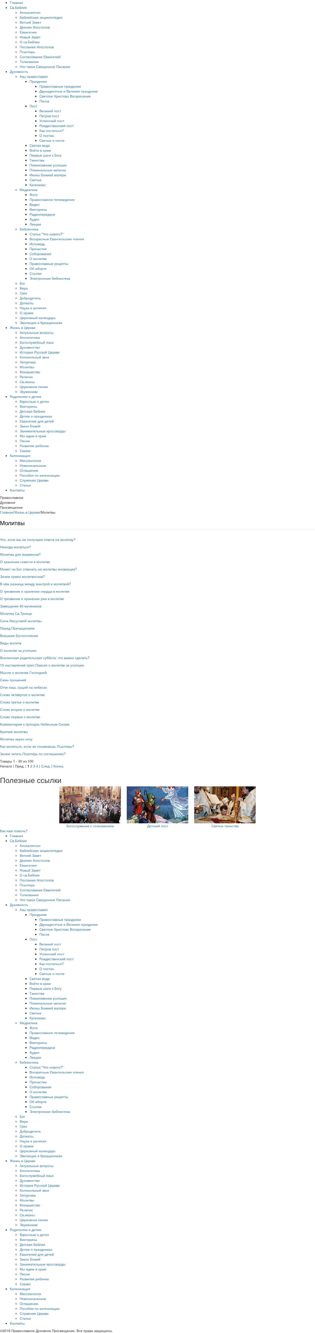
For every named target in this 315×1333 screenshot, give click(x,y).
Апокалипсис (30, 12)
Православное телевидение (52, 199)
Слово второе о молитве (20, 709)
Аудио (34, 219)
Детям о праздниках (36, 416)
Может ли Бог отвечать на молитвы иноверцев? (38, 569)
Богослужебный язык (36, 342)
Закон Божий (30, 425)
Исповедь (37, 243)
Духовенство (30, 347)
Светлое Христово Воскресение (65, 96)
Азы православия (34, 76)
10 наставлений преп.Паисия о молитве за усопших (42, 665)
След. (45, 766)
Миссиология (30, 460)
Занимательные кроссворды (42, 430)
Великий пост (50, 110)
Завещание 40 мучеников (20, 605)
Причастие (38, 248)
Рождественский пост (56, 125)
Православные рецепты (49, 263)
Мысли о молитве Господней (23, 672)
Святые (36, 179)
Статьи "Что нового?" (46, 233)
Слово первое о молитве (20, 716)
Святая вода (40, 145)
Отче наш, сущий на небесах (23, 687)
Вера (24, 288)
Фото (34, 194)
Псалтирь (27, 51)
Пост (33, 105)
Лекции (35, 224)
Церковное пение (34, 386)
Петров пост (49, 115)
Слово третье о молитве (19, 701)
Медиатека (28, 189)
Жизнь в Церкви (22, 327)
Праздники (38, 81)
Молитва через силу (16, 738)
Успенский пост (51, 120)
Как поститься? (51, 130)
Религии (26, 376)
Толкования (29, 61)
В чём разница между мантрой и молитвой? (35, 583)
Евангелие (28, 32)
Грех (23, 293)
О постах (46, 135)
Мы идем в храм (33, 435)
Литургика (28, 361)
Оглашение (29, 470)
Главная (16, 2)
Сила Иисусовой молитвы (21, 620)
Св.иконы (27, 381)
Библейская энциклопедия (41, 17)
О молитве (38, 258)
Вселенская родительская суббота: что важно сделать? (45, 657)
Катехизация (20, 455)
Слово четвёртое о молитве (22, 694)
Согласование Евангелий (40, 56)
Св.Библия (18, 7)
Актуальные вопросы (36, 332)
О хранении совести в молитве (25, 561)
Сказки (25, 450)
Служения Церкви (34, 480)
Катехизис (38, 184)
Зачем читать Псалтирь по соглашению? (33, 753)
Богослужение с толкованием (90, 825)
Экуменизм (29, 391)
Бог (22, 283)
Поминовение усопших (48, 165)
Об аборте (38, 268)
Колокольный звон (34, 357)
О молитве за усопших (18, 650)
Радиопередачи (42, 214)
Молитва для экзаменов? (20, 554)
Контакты (17, 490)
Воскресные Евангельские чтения (57, 238)
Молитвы (27, 366)
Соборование (40, 253)
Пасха (44, 100)
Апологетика (30, 337)
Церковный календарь (38, 317)
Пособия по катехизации (40, 475)
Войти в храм (40, 150)
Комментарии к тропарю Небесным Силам (34, 724)
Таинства (37, 160)
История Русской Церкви (40, 352)
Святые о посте (51, 140)
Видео (35, 204)
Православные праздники (60, 86)
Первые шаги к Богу (46, 155)
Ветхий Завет (30, 22)
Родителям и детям (25, 396)
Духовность (19, 71)
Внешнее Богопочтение (19, 635)
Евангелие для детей (37, 421)
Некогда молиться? (15, 546)
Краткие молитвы (14, 731)
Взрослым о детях (34, 401)
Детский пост (157, 825)
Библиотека (29, 229)
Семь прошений (13, 679)
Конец (58, 766)
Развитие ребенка (34, 445)
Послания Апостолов (37, 46)
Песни (25, 440)
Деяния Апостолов (35, 27)
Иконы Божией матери (48, 174)
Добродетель (30, 297)
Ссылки (36, 273)
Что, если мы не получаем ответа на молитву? (38, 539)
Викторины (38, 209)
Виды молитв (10, 642)
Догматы (26, 302)
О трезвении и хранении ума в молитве (32, 598)
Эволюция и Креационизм (41, 322)
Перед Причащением (17, 628)
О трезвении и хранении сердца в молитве (34, 591)
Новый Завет (30, 36)
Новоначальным (33, 465)
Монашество (30, 371)
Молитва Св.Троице (16, 613)
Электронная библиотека (50, 278)
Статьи (25, 485)
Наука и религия (33, 307)
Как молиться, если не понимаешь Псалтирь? (37, 746)
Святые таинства (225, 825)
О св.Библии (30, 41)
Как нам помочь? (14, 830)
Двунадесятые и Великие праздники (68, 91)
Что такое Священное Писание (45, 66)
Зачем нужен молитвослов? (22, 576)
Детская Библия (32, 411)
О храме (26, 312)
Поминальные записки (48, 169)
